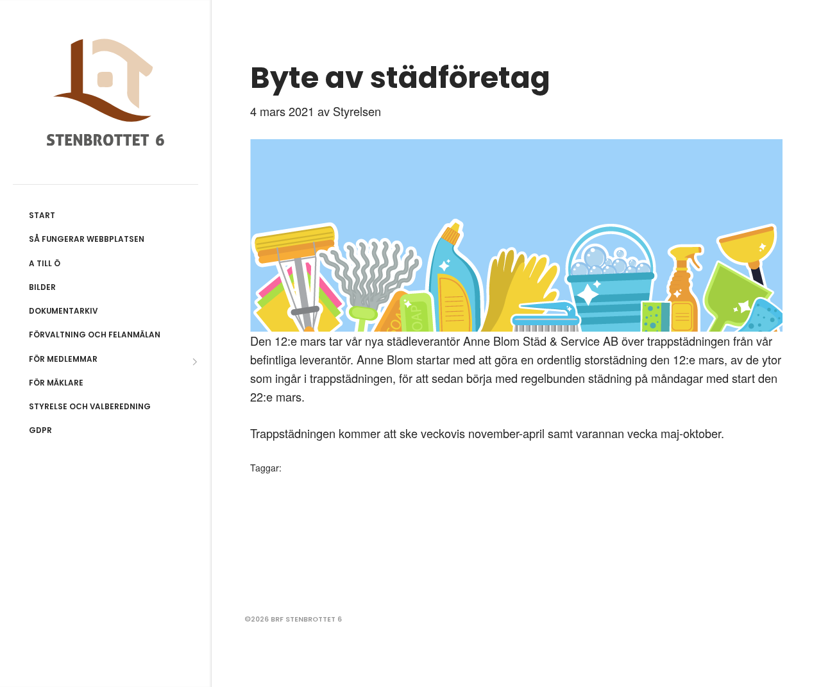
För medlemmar (63, 359)
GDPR (40, 430)
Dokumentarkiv (63, 311)
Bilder (42, 287)
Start (42, 215)
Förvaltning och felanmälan (94, 335)
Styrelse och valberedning (90, 407)
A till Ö (44, 264)
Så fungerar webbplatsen (86, 239)
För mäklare (56, 383)
